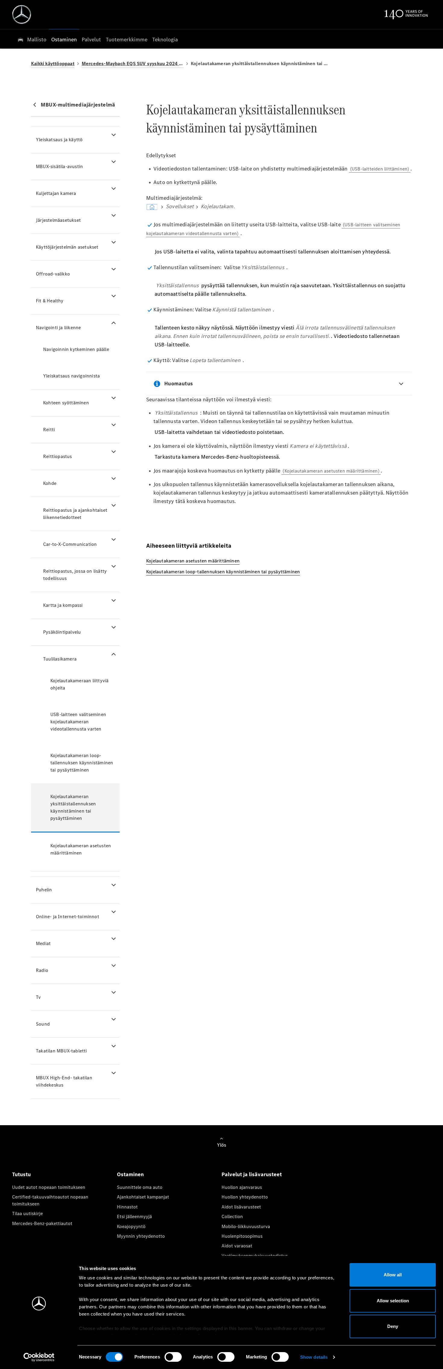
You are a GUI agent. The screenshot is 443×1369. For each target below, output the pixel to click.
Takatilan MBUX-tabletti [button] (61, 1051)
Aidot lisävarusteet (241, 1207)
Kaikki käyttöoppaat (52, 63)
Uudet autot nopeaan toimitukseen (48, 1187)
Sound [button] (43, 1024)
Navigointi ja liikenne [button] (58, 327)
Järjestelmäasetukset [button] (58, 220)
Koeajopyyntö (131, 1226)
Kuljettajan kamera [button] (56, 193)
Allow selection (393, 1300)
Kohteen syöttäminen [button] (66, 403)
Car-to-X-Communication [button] (70, 544)
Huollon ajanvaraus (242, 1187)
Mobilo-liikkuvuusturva (246, 1226)
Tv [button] (38, 997)
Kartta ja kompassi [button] (63, 605)
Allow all (393, 1274)
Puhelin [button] (44, 890)
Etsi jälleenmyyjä (134, 1216)
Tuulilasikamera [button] (60, 659)
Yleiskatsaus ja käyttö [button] (59, 139)
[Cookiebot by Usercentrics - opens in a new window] (39, 1357)
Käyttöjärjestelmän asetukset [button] (67, 247)
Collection (232, 1216)
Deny (392, 1326)
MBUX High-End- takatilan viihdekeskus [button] (64, 1081)
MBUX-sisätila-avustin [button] (59, 166)
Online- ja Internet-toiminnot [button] (67, 916)
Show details (314, 1357)
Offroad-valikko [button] (53, 274)
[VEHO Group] (21, 14)
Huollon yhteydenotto (245, 1197)
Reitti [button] (49, 429)
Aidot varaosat (237, 1246)
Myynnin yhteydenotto (141, 1236)
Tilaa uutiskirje (27, 1213)
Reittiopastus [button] (57, 456)
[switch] (173, 1357)
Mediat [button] (43, 943)
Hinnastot (127, 1207)
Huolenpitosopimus (242, 1236)
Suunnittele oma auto (139, 1187)
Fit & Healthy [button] (50, 301)
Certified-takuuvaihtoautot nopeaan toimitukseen (50, 1200)
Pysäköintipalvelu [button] (62, 632)
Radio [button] (42, 970)
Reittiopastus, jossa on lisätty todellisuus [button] (75, 574)
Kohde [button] (49, 483)
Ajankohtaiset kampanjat (143, 1197)
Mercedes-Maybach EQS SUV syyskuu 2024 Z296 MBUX (133, 63)
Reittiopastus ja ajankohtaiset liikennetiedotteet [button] (75, 514)
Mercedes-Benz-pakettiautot (42, 1223)
